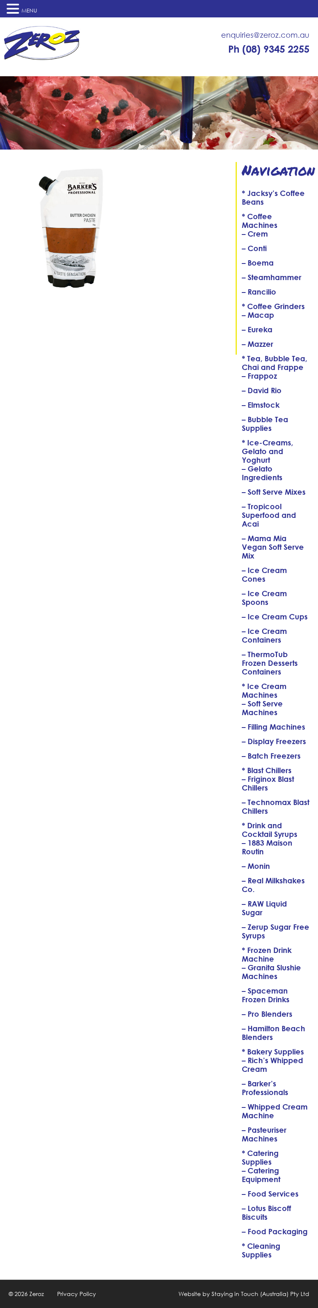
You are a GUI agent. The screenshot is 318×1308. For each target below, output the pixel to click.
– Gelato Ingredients (262, 473)
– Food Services (270, 1193)
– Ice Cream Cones (264, 574)
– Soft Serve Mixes (274, 491)
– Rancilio (259, 291)
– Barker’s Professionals (265, 1088)
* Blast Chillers (267, 770)
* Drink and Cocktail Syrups (269, 830)
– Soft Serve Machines (262, 708)
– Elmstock (260, 404)
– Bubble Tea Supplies (265, 424)
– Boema (258, 262)
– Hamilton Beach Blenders (273, 1033)
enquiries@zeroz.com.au (265, 34)
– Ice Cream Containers (264, 635)
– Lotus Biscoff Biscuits (266, 1212)
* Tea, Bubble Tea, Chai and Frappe (274, 363)
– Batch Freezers (271, 755)
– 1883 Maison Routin (267, 847)
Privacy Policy (76, 1294)
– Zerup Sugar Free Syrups (275, 931)
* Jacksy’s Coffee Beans (273, 197)
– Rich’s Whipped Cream (272, 1064)
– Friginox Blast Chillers (268, 783)
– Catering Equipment (261, 1175)
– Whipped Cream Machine (275, 1111)
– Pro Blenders (267, 1013)
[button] (14, 9)
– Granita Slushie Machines (271, 972)
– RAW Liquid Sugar (264, 908)
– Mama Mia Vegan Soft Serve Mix (273, 547)
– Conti (254, 248)
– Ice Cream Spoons (264, 598)
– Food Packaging (275, 1231)
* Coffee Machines (259, 221)
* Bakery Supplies (273, 1051)
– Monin (256, 865)
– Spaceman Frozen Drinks (265, 995)
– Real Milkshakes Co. (273, 885)
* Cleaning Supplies (261, 1250)
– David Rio (262, 390)
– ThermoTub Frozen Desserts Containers (270, 663)
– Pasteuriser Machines (264, 1134)
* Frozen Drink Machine (267, 954)
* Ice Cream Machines (264, 690)
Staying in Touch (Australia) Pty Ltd (260, 1294)
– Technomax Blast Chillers (275, 806)
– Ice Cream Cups (275, 616)
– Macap (258, 314)
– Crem (255, 233)
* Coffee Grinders (273, 306)
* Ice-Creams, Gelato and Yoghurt (267, 451)
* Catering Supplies (260, 1157)
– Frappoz (259, 375)
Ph (268, 49)
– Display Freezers (274, 741)
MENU (29, 10)
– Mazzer (257, 343)
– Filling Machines (273, 726)
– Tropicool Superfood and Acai (269, 515)
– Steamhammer (271, 277)
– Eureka (257, 329)
